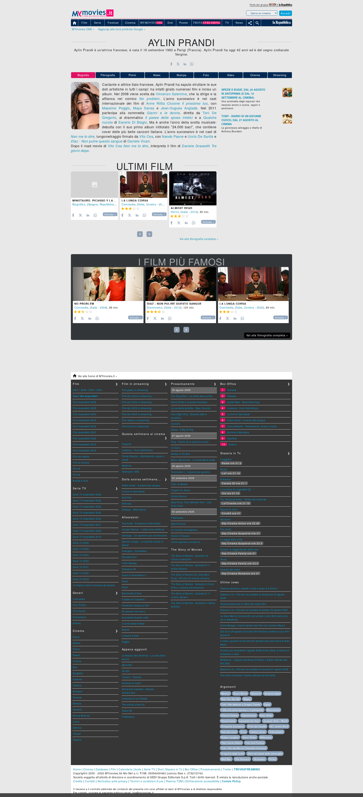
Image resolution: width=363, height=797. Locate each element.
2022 (162, 204)
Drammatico (154, 307)
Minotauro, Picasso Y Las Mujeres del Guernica (112, 200)
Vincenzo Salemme (171, 93)
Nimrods (126, 503)
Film (113, 769)
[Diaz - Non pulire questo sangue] (180, 284)
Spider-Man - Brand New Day (243, 402)
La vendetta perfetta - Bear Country (190, 408)
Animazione (79, 617)
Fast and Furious (254, 742)
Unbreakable (276, 731)
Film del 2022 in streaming (137, 414)
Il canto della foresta (133, 623)
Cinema (255, 75)
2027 (75, 390)
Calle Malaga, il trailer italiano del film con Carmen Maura (252, 625)
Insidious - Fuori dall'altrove (137, 450)
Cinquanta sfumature (232, 726)
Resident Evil (129, 557)
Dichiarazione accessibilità (202, 781)
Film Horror (79, 611)
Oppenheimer (249, 715)
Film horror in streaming (135, 426)
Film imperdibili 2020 (84, 438)
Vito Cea (146, 136)
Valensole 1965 (130, 471)
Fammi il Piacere (180, 535)
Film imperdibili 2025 (84, 408)
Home (77, 769)
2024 (99, 390)
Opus (267, 704)
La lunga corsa (135, 200)
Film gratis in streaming (135, 390)
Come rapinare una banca (185, 541)
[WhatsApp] (192, 64)
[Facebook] (171, 64)
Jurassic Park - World (275, 720)
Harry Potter (249, 737)
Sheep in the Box (180, 453)
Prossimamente (210, 769)
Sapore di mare (228, 509)
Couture (175, 423)
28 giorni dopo (272, 693)
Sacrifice (127, 497)
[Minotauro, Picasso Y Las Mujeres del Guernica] (94, 184)
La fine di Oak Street (133, 491)
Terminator (259, 759)
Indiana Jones (257, 731)
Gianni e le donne (163, 112)
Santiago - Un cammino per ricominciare (144, 535)
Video (230, 75)
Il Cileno (176, 447)
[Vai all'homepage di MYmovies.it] (92, 16)
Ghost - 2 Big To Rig (182, 429)
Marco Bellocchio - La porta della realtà (193, 459)
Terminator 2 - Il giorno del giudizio (190, 472)
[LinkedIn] (185, 64)
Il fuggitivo (226, 459)
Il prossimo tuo (195, 103)
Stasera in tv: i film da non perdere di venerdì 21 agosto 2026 (254, 669)
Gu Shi (126, 670)
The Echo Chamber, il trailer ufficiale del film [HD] (247, 675)
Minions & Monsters (238, 432)
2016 (194, 212)
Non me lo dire (82, 136)
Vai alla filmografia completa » (199, 239)
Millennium (265, 737)
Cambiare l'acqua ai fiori (135, 605)
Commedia (128, 204)
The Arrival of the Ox (133, 704)
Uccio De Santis (200, 136)
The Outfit (225, 529)
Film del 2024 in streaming (137, 402)
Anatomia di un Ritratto (135, 698)
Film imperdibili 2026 (84, 402)
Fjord (125, 587)
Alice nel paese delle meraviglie (265, 753)
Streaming (279, 75)
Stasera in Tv (173, 769)
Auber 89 (127, 710)
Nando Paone (173, 136)
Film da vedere (81, 456)
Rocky (223, 469)
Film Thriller (79, 605)
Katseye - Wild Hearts (134, 509)
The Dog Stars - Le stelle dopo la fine (192, 396)
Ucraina (151, 204)
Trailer (227, 769)
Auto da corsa (229, 731)
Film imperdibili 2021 (84, 432)
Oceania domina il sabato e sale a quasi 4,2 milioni (249, 588)
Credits (77, 781)
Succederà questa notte (135, 617)
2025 (91, 390)
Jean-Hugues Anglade (179, 107)
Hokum (233, 444)
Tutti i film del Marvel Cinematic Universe (243, 748)
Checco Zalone (229, 715)
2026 (83, 390)
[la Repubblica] (285, 4)
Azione (77, 623)
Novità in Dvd (80, 480)
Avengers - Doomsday (134, 550)
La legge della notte (231, 539)
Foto (206, 75)
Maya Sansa (143, 107)
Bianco (126, 629)
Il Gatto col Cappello (133, 599)
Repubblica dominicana (115, 204)
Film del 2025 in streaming (137, 396)
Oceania (126, 444)
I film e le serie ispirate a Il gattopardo (242, 709)
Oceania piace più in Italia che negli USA (243, 603)
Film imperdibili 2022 (84, 426)
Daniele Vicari (138, 141)
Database (102, 769)
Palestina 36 (129, 569)
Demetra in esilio (131, 683)
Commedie (79, 598)
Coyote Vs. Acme (180, 490)
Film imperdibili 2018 (84, 450)
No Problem (84, 304)
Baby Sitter (266, 715)
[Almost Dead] (192, 188)
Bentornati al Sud (131, 593)
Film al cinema (81, 462)
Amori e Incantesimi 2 (134, 575)
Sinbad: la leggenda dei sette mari (239, 549)
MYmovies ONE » (83, 29)
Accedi (285, 13)
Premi (132, 75)
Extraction (225, 479)
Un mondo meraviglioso (184, 529)
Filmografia (108, 75)
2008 (103, 307)
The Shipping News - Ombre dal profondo (243, 499)
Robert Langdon (230, 737)
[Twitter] (178, 64)
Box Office (191, 769)
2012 (177, 307)
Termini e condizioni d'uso (147, 781)
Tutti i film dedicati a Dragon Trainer (241, 704)
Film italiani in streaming (135, 420)
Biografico (78, 204)
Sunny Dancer (179, 496)
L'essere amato (130, 635)
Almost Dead (181, 208)
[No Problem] (108, 284)
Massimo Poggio (116, 107)
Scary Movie (240, 693)
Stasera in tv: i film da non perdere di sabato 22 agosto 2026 (254, 609)
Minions (225, 693)
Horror (175, 212)
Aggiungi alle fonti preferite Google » (121, 29)
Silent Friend (178, 523)
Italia (141, 204)
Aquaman (225, 519)
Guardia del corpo (230, 569)
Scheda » (110, 214)
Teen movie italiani (231, 742)
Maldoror (127, 465)
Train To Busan (179, 484)
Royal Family (228, 720)
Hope (125, 581)
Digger (126, 641)
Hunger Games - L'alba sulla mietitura (143, 529)
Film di (76, 468)
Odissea (231, 396)
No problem (149, 98)
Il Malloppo (177, 517)
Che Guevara (242, 759)
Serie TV (149, 769)
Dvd (160, 769)
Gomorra (256, 693)
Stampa (181, 75)
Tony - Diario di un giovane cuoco (190, 441)
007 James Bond (279, 726)
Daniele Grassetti (196, 145)
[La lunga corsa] (143, 184)
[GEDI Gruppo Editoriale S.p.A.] (272, 4)
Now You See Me (230, 698)
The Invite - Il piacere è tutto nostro (141, 523)
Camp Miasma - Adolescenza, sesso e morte (252, 426)
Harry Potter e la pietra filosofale (189, 402)
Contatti (90, 781)
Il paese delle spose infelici (169, 117)
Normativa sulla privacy (113, 781)
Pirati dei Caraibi (257, 726)
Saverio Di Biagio (132, 122)
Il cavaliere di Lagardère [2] (235, 489)
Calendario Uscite (130, 769)
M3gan (247, 698)
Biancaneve (273, 709)
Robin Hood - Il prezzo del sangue (141, 485)
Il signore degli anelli (232, 753)
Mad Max (226, 759)
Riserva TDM (174, 781)
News (156, 75)
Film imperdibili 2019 (84, 444)
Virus (243, 731)
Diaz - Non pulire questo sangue (97, 141)
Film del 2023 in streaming (137, 408)
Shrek (223, 559)
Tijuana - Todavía (131, 677)
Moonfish (127, 664)
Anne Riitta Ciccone (163, 103)
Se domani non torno (133, 611)
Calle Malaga (129, 563)
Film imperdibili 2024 (84, 414)
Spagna (93, 204)
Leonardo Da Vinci (249, 720)
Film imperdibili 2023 (84, 420)
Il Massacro (128, 716)
